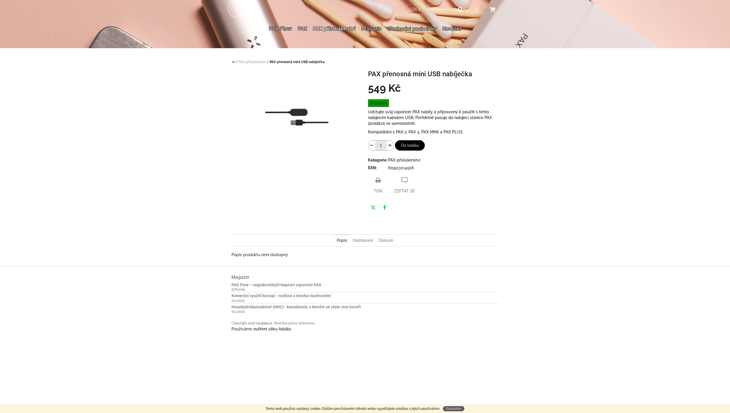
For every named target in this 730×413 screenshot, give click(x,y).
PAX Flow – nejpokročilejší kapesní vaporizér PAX (276, 285)
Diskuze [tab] (386, 240)
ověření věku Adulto (272, 329)
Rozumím (453, 409)
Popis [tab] (342, 240)
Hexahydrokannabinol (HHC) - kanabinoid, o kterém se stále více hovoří (296, 307)
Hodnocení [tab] (363, 240)
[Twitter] (373, 207)
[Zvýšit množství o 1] (390, 145)
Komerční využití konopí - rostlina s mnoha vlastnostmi (281, 296)
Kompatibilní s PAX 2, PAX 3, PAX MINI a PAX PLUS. (416, 132)
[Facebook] (384, 207)
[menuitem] (280, 21)
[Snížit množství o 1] (371, 145)
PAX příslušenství (404, 160)
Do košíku (410, 145)
